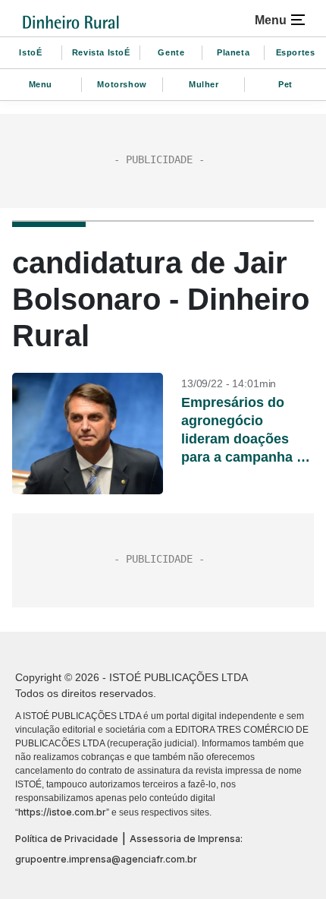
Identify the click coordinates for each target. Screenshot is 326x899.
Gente (171, 52)
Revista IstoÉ (101, 52)
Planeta (233, 52)
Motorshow (121, 84)
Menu (40, 84)
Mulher (204, 84)
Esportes (295, 52)
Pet (285, 84)
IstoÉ (30, 52)
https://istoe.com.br (62, 812)
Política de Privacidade (66, 838)
